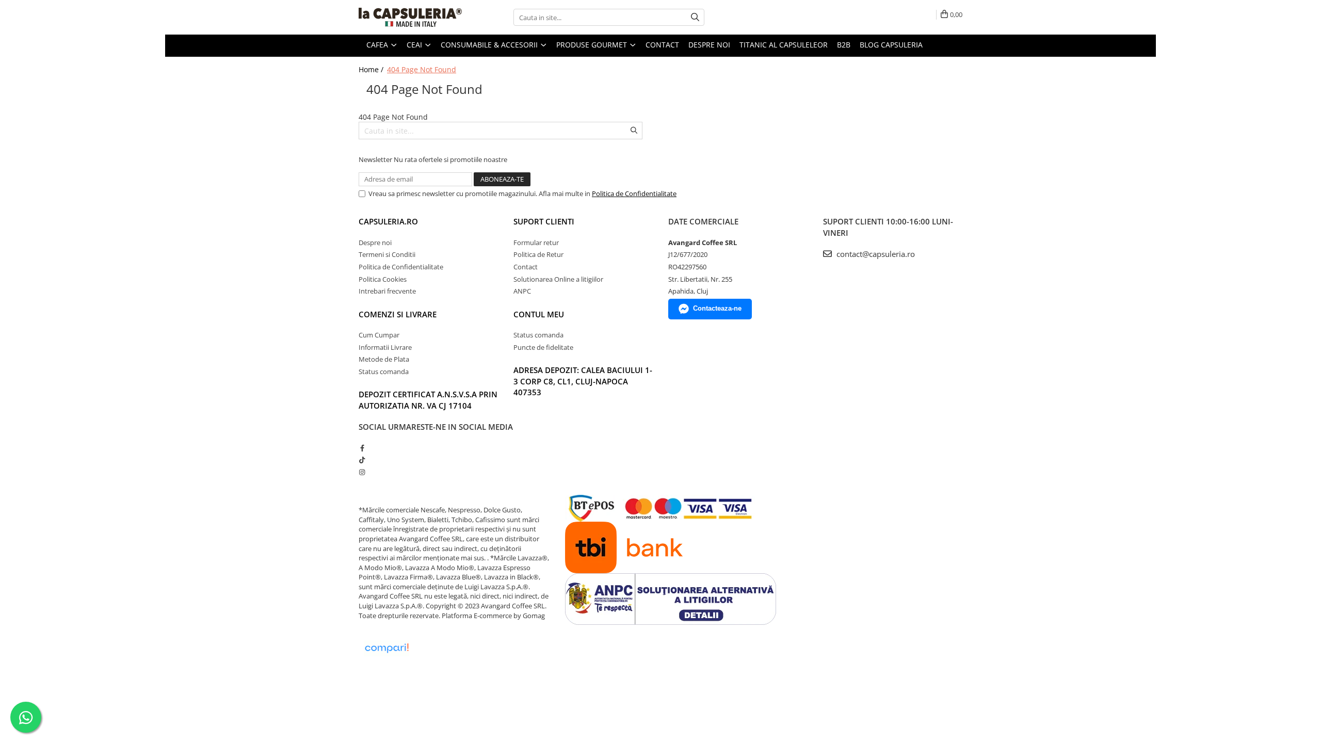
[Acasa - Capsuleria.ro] (410, 17)
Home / (372, 69)
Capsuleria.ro (388, 221)
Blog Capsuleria (891, 45)
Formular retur (536, 242)
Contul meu (538, 314)
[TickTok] (362, 459)
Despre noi (709, 45)
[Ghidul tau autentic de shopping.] (386, 648)
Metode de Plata (384, 359)
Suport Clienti (543, 221)
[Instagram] (362, 472)
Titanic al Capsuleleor (783, 45)
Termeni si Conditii (387, 254)
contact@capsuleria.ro (874, 254)
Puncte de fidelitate (543, 347)
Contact (662, 45)
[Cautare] (695, 17)
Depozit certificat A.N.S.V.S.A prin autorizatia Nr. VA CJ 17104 (428, 399)
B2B (843, 45)
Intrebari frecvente (387, 291)
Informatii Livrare (385, 347)
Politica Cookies (383, 279)
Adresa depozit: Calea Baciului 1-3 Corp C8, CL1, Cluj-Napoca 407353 (582, 381)
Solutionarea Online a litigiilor (558, 279)
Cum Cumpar (379, 335)
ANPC (522, 291)
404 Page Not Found (421, 69)
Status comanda (384, 371)
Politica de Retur (538, 254)
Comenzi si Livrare (398, 314)
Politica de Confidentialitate (634, 193)
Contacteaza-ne (717, 308)
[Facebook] (362, 448)
